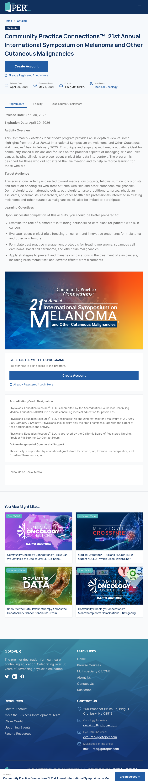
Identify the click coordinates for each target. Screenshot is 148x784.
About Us (84, 677)
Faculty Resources (18, 733)
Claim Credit (14, 721)
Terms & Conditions (125, 768)
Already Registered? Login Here (28, 75)
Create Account (27, 66)
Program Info (16, 103)
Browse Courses (89, 665)
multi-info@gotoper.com (101, 749)
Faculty (38, 103)
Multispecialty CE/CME (94, 671)
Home (8, 20)
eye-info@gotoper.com (100, 737)
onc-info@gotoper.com (100, 725)
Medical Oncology (106, 86)
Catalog (22, 20)
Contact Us (85, 684)
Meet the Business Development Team (32, 715)
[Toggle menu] (139, 7)
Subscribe (84, 690)
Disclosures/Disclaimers (67, 103)
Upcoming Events (17, 727)
